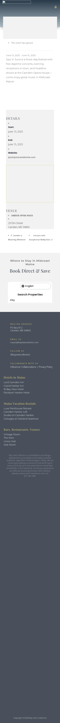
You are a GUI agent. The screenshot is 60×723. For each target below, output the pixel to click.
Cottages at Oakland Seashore (21, 418)
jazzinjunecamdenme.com (21, 157)
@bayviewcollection (20, 354)
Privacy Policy (45, 366)
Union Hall (10, 441)
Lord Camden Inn (14, 382)
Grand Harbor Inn (14, 385)
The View (9, 437)
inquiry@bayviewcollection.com (24, 342)
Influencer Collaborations (23, 366)
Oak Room (10, 444)
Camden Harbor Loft (15, 411)
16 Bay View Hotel (14, 389)
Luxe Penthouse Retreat (18, 408)
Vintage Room (12, 434)
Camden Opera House (22, 215)
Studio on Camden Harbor (19, 415)
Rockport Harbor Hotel (17, 392)
